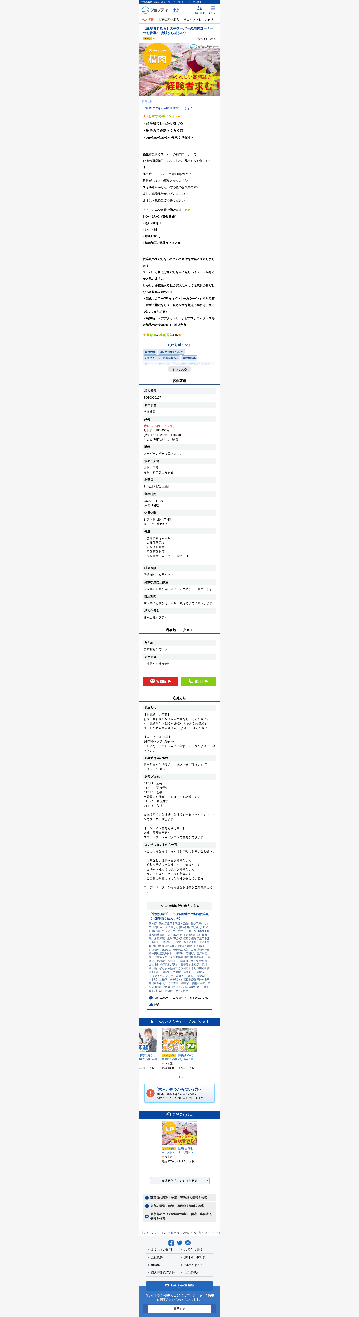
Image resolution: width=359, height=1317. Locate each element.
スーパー (210, 1232)
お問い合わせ (193, 1265)
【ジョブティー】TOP (154, 1232)
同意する (179, 1308)
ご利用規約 (191, 1272)
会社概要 (157, 1257)
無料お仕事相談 (194, 1257)
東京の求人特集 (180, 1232)
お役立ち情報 (193, 1249)
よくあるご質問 (161, 1249)
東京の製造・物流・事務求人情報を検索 (177, 1205)
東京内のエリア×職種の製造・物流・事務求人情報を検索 (181, 1216)
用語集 (155, 1265)
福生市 (197, 1232)
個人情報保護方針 (163, 1272)
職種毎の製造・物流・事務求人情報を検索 (178, 1197)
